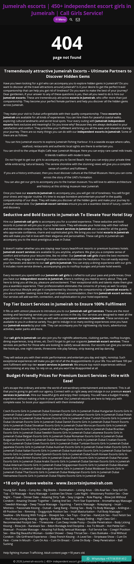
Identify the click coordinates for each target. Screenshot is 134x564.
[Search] (71, 20)
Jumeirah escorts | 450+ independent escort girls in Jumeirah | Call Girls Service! (67, 9)
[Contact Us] (78, 20)
